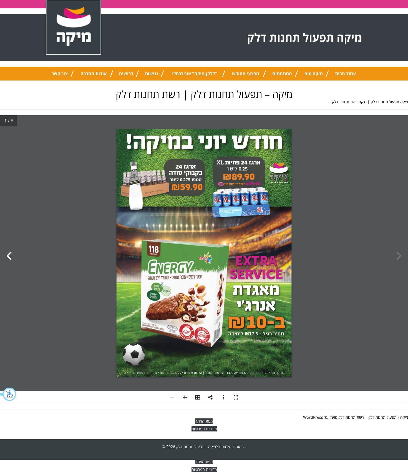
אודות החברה (93, 74)
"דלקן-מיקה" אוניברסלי (194, 74)
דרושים (126, 74)
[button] (8, 394)
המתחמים (282, 74)
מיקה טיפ (313, 74)
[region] (336, 435)
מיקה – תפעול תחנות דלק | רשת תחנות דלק (204, 94)
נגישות (151, 74)
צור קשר (60, 74)
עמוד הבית (345, 74)
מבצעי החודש (245, 74)
